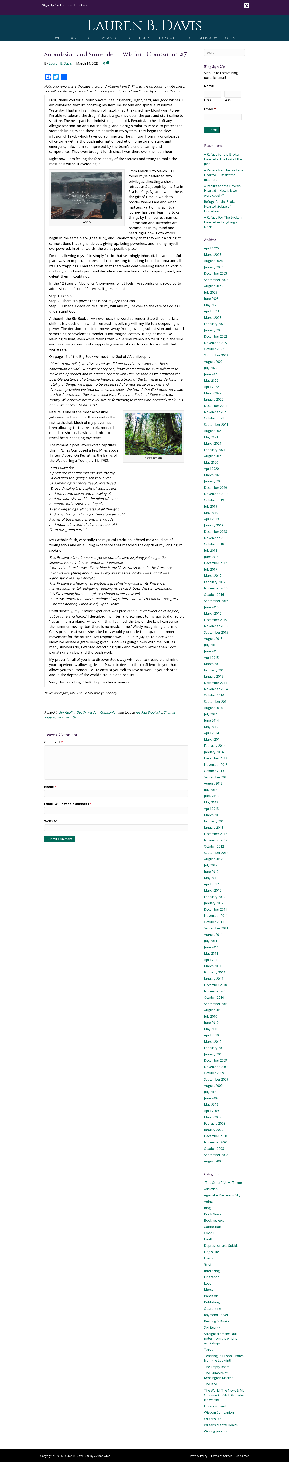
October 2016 (214, 594)
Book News (212, 1214)
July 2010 (210, 1016)
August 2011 (213, 934)
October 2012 (214, 846)
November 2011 (216, 915)
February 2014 (214, 745)
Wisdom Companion (102, 712)
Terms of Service (221, 1456)
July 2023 (210, 292)
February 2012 (214, 897)
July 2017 (210, 569)
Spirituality (67, 712)
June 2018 (211, 557)
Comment (53, 742)
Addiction (211, 1189)
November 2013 (216, 764)
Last (228, 99)
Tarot (208, 1349)
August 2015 (213, 638)
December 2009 (215, 1060)
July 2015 (210, 645)
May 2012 (211, 878)
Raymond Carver (216, 1315)
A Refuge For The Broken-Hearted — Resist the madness (223, 175)
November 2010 (216, 991)
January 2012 (213, 903)
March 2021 (212, 443)
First (207, 99)
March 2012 (212, 890)
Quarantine (212, 1308)
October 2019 (214, 500)
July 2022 (210, 368)
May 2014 (211, 727)
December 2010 (215, 985)
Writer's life (212, 1419)
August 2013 (213, 783)
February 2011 (214, 972)
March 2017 (212, 576)
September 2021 (216, 424)
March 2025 (212, 254)
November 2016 (216, 588)
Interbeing (212, 1271)
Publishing (212, 1302)
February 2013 (214, 821)
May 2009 (211, 1104)
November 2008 (216, 1142)
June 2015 (211, 651)
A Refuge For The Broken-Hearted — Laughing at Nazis (223, 222)
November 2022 (216, 343)
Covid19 (210, 1233)
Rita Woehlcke (151, 712)
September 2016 (216, 601)
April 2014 (211, 733)
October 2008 (214, 1148)
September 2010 (216, 1004)
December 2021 (215, 406)
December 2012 (215, 834)
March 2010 (212, 1041)
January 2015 (213, 676)
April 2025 (211, 248)
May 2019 (211, 513)
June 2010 (211, 1023)
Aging (208, 1201)
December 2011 (215, 909)
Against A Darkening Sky (222, 1195)
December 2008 (215, 1136)
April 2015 (211, 657)
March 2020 (212, 475)
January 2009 (213, 1130)
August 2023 (213, 286)
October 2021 (214, 418)
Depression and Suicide (221, 1245)
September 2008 (216, 1155)
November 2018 (216, 538)
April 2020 (211, 468)
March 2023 (212, 317)
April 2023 (211, 311)
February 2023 (214, 324)
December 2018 (215, 531)
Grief (207, 1264)
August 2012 (213, 859)
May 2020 (211, 462)
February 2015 (214, 670)
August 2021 (213, 431)
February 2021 (214, 450)
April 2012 (211, 884)
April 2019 (211, 519)
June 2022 (211, 374)
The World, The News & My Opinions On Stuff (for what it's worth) (224, 1395)
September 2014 (216, 701)
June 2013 (211, 796)
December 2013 (215, 758)
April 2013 (211, 808)
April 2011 (211, 960)
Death (81, 712)
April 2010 (211, 1035)
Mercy (208, 1289)
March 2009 (212, 1117)
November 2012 (216, 840)
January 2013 (213, 827)
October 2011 (214, 922)
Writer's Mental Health (221, 1425)
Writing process (215, 1431)
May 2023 (211, 305)
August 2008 (213, 1161)
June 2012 (211, 871)
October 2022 (214, 349)
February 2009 (214, 1123)
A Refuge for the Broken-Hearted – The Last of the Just (223, 159)
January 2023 (213, 330)
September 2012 (216, 853)
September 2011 (216, 928)
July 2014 (210, 714)
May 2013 (211, 802)
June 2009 (211, 1098)
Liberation (211, 1277)
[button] (64, 5)
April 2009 (211, 1111)
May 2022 (211, 380)
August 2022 (213, 361)
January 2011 (213, 978)
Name (50, 787)
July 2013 (210, 790)
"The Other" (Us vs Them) (223, 1182)
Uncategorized (215, 1406)
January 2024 (213, 267)
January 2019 (213, 525)
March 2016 (212, 613)
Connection (212, 1227)
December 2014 (215, 683)
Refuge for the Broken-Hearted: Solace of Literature (221, 206)
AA (138, 712)
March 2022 (212, 393)
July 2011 (210, 941)
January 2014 (213, 752)
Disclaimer (242, 1456)
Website (50, 821)
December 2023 (215, 273)
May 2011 (211, 953)
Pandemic (211, 1296)
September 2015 (216, 632)
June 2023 (211, 298)
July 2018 (210, 550)
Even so (209, 1258)
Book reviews (214, 1220)
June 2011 (211, 947)
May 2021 (211, 437)
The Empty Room (216, 1367)
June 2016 (211, 607)
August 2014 (213, 708)
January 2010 (213, 1054)
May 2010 (211, 1029)
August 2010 (213, 1010)
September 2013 (216, 777)
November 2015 (216, 626)
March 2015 (212, 664)
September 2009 (216, 1079)
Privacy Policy (198, 1456)
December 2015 (215, 620)
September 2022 (216, 355)
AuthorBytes (102, 1456)
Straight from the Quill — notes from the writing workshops (222, 1338)
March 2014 (212, 739)
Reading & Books (216, 1321)
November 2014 (216, 689)
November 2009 (216, 1067)
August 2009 (213, 1085)
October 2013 (214, 771)
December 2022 (215, 336)
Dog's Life (211, 1252)
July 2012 (210, 865)
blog (207, 1208)
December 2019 (215, 487)
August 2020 (213, 456)
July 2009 (210, 1092)
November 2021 (216, 412)
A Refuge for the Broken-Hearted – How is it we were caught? (222, 191)
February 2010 (214, 1048)
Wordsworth (66, 717)
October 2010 (214, 997)
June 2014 (211, 720)
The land (210, 1384)
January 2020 (213, 481)
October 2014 (214, 695)
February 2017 (214, 582)
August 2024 (213, 261)
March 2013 (212, 815)
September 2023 (216, 280)
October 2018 (214, 544)
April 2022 (211, 387)
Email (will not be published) (67, 804)
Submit (212, 130)
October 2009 (214, 1073)
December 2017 (215, 563)
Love (207, 1283)
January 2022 (213, 399)
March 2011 (212, 966)
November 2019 (216, 494)
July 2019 (210, 506)
